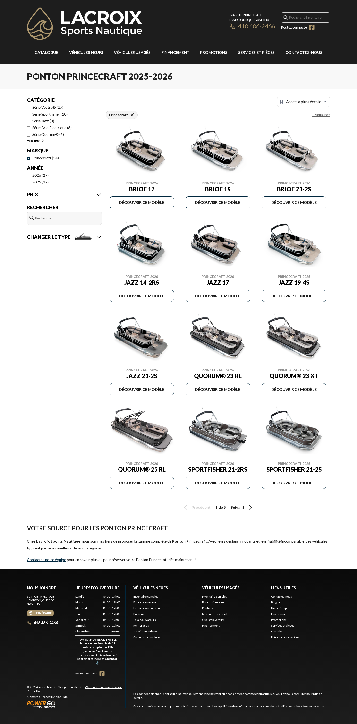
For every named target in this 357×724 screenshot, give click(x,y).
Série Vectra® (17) (47, 107)
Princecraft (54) (45, 157)
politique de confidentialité (237, 706)
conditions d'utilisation (278, 706)
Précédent (201, 507)
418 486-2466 (256, 26)
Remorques (141, 625)
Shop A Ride (60, 697)
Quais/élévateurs (144, 620)
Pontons (138, 614)
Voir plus (33, 140)
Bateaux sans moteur (147, 608)
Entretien (277, 631)
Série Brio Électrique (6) (52, 127)
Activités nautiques (145, 631)
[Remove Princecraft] (132, 115)
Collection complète (146, 637)
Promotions (213, 52)
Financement (175, 52)
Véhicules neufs (86, 52)
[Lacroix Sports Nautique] (84, 23)
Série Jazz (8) (43, 120)
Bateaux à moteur (144, 602)
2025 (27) (40, 182)
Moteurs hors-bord (214, 614)
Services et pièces (256, 52)
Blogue (275, 602)
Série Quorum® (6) (48, 134)
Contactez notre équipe (46, 559)
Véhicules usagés (132, 52)
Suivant (237, 507)
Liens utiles (283, 587)
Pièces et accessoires (285, 637)
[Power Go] (76, 704)
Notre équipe (279, 608)
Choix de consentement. (310, 706)
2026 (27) (40, 175)
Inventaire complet (145, 596)
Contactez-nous (303, 52)
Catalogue (46, 52)
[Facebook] (312, 27)
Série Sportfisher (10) (50, 114)
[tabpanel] (98, 631)
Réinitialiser (321, 115)
